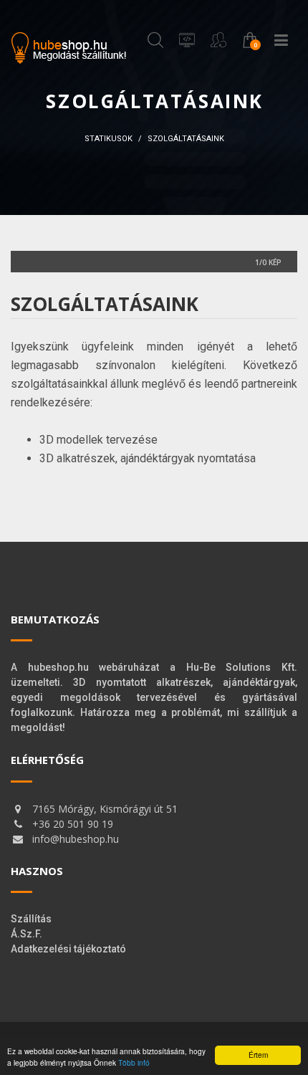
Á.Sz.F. (26, 934)
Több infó (134, 1062)
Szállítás (31, 918)
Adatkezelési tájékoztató (68, 949)
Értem (258, 1054)
